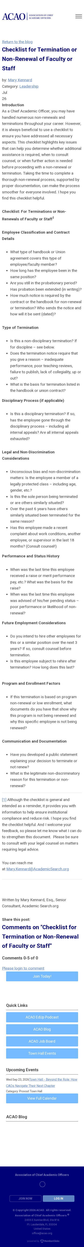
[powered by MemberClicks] (42, 1241)
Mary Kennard (20, 80)
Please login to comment (23, 968)
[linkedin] (42, 1184)
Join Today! (42, 976)
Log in (58, 1198)
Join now (25, 1198)
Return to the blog (17, 41)
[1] (4, 799)
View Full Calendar (42, 1098)
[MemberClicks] (27, 16)
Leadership (29, 86)
